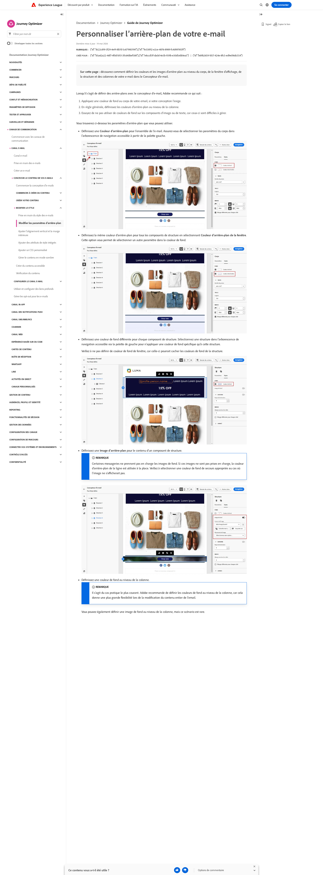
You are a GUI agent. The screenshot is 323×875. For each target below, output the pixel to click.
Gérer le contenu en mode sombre (36, 257)
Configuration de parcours (23, 439)
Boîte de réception (21, 356)
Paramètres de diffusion (22, 107)
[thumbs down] (185, 870)
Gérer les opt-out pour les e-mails (31, 296)
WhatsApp (16, 364)
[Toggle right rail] (261, 15)
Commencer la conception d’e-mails (35, 185)
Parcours (14, 77)
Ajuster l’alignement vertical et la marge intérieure (39, 233)
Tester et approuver (20, 114)
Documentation (85, 23)
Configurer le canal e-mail (28, 281)
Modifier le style (25, 208)
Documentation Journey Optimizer (29, 55)
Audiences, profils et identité (24, 402)
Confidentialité (17, 462)
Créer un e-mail (22, 170)
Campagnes (15, 92)
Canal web (17, 334)
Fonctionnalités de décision (24, 417)
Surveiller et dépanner (21, 122)
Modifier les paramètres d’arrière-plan (40, 223)
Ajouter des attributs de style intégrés (37, 242)
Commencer (15, 69)
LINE (14, 371)
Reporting (14, 409)
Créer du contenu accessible (30, 265)
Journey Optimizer (111, 23)
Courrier (16, 327)
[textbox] (34, 34)
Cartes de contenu (21, 349)
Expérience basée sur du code (27, 342)
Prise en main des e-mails (27, 163)
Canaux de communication (23, 129)
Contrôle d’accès (18, 454)
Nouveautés (15, 62)
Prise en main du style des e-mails (35, 215)
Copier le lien (284, 24)
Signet (268, 24)
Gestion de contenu (19, 395)
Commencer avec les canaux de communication (28, 138)
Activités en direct (21, 379)
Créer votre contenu (27, 200)
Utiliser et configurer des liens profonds (33, 289)
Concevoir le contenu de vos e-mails (33, 178)
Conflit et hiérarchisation (23, 99)
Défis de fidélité (17, 84)
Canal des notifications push (27, 312)
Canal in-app (18, 304)
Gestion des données (20, 424)
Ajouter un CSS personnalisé (32, 250)
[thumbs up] (177, 870)
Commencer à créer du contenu (33, 193)
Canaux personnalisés (23, 386)
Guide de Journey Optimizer (145, 23)
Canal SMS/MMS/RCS (22, 319)
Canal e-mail (18, 148)
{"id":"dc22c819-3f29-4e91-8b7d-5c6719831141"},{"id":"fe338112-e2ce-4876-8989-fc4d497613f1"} (138, 49)
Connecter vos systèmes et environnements (33, 447)
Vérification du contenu (28, 273)
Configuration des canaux (23, 432)
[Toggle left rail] (62, 15)
